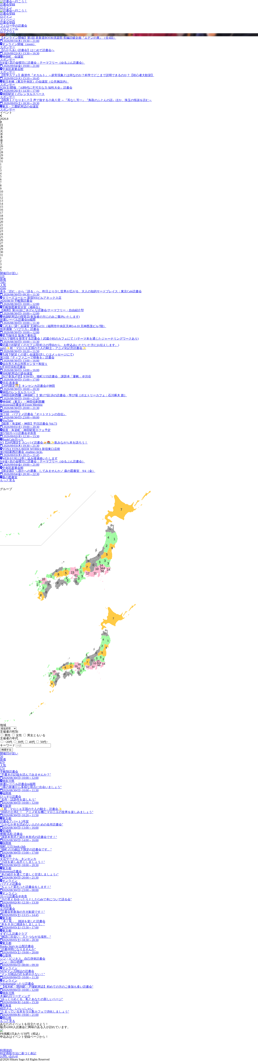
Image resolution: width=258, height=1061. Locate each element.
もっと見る (7, 480)
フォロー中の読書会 (13, 25)
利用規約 (6, 1050)
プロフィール (9, 28)
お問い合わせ (9, 1056)
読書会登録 (7, 4)
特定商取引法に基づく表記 (18, 1053)
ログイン (6, 7)
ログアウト (7, 31)
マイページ (7, 19)
